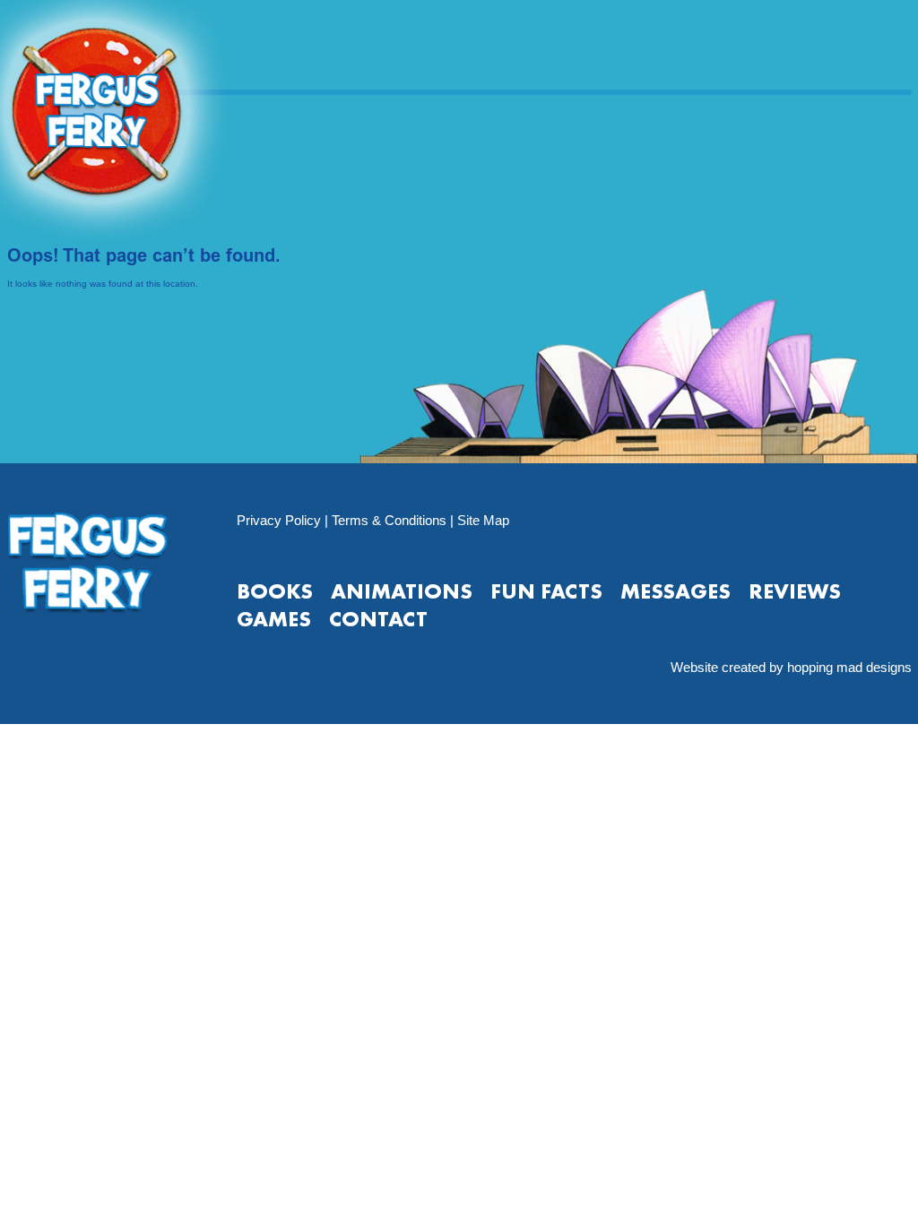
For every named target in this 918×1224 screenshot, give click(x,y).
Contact (378, 619)
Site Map (483, 520)
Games (274, 619)
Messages (675, 591)
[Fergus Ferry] (141, 122)
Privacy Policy (279, 520)
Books (275, 591)
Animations (401, 591)
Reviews (795, 591)
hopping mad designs (849, 667)
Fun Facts (546, 591)
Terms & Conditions (389, 520)
